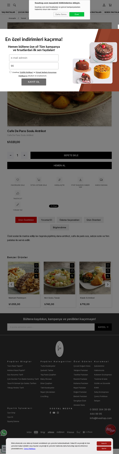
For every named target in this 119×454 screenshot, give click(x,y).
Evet (77, 14)
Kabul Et (104, 443)
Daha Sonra (60, 14)
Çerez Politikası (29, 448)
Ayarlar (104, 448)
